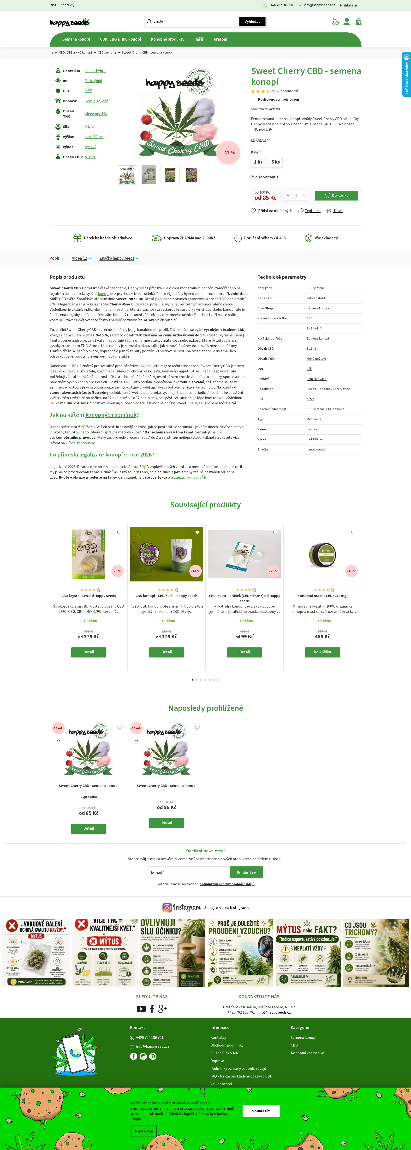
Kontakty (67, 5)
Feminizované (96, 101)
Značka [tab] (117, 258)
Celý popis (258, 140)
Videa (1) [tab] (79, 258)
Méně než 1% (96, 113)
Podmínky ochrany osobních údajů (238, 1068)
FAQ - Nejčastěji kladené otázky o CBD (241, 1076)
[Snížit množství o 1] (288, 195)
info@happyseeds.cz (319, 5)
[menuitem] (78, 39)
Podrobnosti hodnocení (278, 99)
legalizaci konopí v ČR (188, 477)
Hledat (252, 21)
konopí (103, 293)
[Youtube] (141, 1008)
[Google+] (162, 1008)
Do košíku (340, 195)
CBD (309, 318)
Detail (88, 652)
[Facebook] (152, 1008)
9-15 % (90, 157)
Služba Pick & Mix (224, 1053)
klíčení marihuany (80, 443)
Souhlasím (261, 1111)
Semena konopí (318, 338)
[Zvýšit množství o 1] (304, 195)
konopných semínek (110, 415)
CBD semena (316, 288)
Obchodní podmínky (226, 1045)
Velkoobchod (221, 1084)
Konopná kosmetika (307, 1053)
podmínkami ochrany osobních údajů (227, 884)
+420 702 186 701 (281, 5)
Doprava (217, 1061)
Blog (53, 5)
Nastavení (144, 1131)
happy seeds (316, 449)
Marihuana (314, 419)
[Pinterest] (154, 1058)
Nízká (90, 126)
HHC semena (335, 409)
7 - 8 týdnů (93, 81)
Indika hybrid (95, 70)
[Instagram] (143, 1056)
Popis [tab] (55, 258)
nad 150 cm (94, 137)
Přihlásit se (246, 872)
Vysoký (90, 147)
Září (88, 91)
